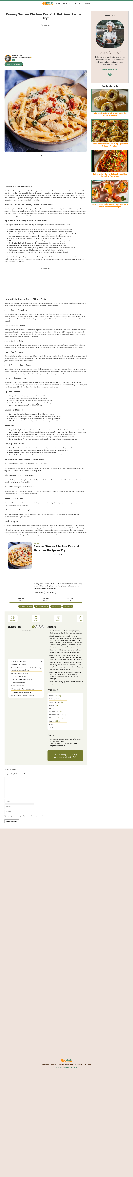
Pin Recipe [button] (50, 593)
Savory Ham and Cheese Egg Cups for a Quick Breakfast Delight (110, 205)
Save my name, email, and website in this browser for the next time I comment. (32, 816)
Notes (80, 620)
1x (33, 626)
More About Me (109, 70)
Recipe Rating (9, 774)
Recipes (65, 3)
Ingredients (13, 620)
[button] (41, 661)
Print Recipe (39, 593)
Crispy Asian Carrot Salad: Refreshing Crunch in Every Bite (110, 175)
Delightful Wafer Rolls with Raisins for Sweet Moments (110, 114)
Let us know (58, 757)
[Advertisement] (46, 39)
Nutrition (58, 620)
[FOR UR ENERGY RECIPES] (47, 3)
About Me (77, 3)
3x (39, 626)
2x (36, 626)
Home (58, 3)
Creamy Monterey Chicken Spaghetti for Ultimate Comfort (110, 144)
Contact (87, 3)
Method (36, 620)
